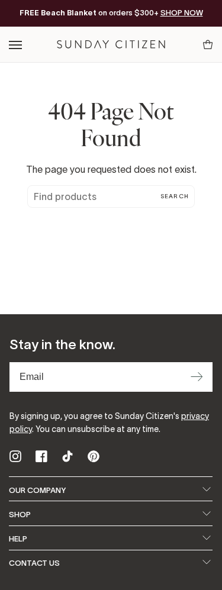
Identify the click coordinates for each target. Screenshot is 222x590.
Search (174, 196)
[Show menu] (16, 44)
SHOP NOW (181, 12)
